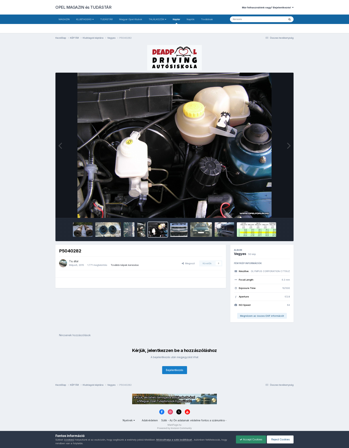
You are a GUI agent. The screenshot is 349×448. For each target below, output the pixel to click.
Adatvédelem (150, 420)
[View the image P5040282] (158, 229)
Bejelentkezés (174, 370)
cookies (69, 439)
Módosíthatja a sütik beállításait (174, 439)
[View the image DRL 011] (201, 229)
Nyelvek (128, 420)
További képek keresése (125, 264)
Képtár (176, 19)
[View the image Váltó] (256, 229)
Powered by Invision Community (174, 428)
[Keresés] (290, 19)
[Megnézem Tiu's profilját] (63, 263)
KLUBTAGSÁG (84, 19)
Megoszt (189, 263)
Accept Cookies (252, 439)
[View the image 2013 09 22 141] (129, 229)
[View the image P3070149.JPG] (82, 229)
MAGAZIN (64, 19)
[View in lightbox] (174, 145)
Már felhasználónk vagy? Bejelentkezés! (267, 7)
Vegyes (240, 254)
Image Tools (278, 211)
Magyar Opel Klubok (130, 19)
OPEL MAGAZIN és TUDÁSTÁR (83, 7)
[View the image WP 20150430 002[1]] (141, 229)
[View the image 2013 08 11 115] (224, 229)
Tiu (71, 261)
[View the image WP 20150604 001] (108, 229)
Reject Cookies (280, 439)
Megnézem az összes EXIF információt (262, 315)
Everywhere (274, 19)
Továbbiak (207, 19)
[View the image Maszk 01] (179, 229)
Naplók (190, 19)
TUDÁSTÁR (106, 19)
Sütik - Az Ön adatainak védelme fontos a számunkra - (193, 420)
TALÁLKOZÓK (157, 19)
